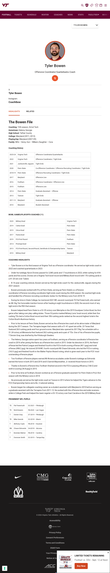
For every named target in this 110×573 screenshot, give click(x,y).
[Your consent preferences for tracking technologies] (4, 568)
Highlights (14, 111)
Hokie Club (87, 5)
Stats (80, 15)
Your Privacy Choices (55, 553)
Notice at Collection (55, 558)
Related (30, 111)
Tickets (91, 5)
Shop (96, 5)
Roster (45, 15)
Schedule (31, 15)
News (70, 15)
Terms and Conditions (55, 543)
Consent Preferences (55, 538)
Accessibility (55, 520)
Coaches (58, 15)
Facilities (93, 15)
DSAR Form (55, 548)
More (105, 15)
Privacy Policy (55, 532)
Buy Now (82, 567)
